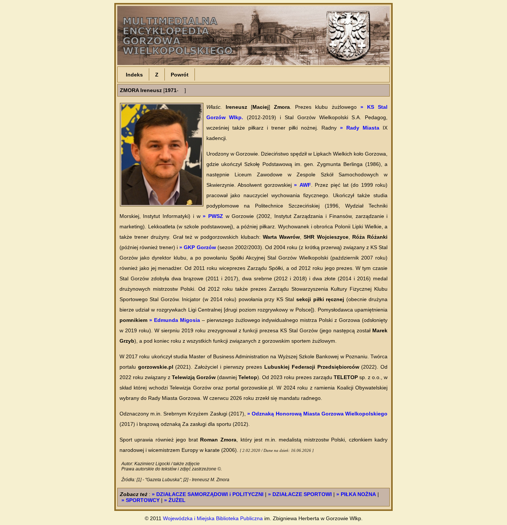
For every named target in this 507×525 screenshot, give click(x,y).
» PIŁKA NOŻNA (356, 494)
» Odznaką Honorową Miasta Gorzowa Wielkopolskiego (317, 414)
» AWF (302, 185)
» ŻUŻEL (175, 500)
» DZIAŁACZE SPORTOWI (300, 494)
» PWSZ (213, 216)
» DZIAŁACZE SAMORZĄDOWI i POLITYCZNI (208, 494)
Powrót (180, 74)
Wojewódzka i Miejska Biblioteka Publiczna (213, 518)
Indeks (134, 74)
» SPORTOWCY (140, 500)
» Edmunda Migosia (174, 320)
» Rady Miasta (359, 128)
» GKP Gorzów (197, 247)
